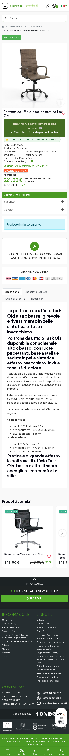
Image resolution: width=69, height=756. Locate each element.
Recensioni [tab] (37, 298)
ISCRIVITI (36, 598)
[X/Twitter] (46, 714)
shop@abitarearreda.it (54, 702)
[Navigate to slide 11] (47, 106)
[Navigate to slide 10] (43, 106)
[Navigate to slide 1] (11, 106)
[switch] (61, 722)
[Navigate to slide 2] (15, 106)
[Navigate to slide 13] (54, 106)
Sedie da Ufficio (36, 26)
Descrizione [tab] (12, 291)
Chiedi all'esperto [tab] (15, 298)
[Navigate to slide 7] (32, 106)
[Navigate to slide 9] (40, 106)
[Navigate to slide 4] (22, 106)
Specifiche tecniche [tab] (36, 291)
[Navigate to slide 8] (36, 106)
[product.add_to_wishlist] (49, 556)
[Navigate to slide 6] (29, 106)
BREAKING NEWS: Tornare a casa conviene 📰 (34, 130)
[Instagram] (41, 714)
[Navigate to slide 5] (25, 106)
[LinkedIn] (50, 714)
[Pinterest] (54, 714)
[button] (61, 750)
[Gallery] (34, 75)
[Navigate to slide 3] (18, 106)
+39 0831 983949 (51, 693)
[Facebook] (37, 714)
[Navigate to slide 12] (50, 106)
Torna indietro (12, 37)
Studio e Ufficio (16, 26)
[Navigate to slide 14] (57, 106)
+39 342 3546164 (51, 698)
